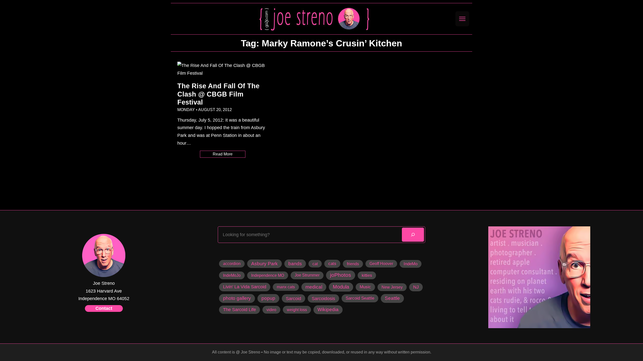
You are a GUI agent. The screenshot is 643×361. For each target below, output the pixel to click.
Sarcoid (293, 298)
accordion (232, 263)
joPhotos (340, 275)
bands (295, 263)
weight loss (297, 309)
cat (315, 263)
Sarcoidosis (323, 298)
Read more (229, 155)
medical (313, 287)
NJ (416, 287)
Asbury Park (264, 263)
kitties (367, 275)
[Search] (413, 235)
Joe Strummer (307, 275)
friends (353, 263)
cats (332, 263)
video (271, 309)
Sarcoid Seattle (360, 298)
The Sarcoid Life (239, 309)
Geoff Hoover (381, 263)
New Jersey (392, 287)
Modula (341, 287)
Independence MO (267, 275)
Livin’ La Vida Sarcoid (244, 286)
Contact (103, 308)
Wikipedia (328, 309)
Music (365, 286)
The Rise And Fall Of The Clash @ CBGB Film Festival (218, 94)
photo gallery (237, 298)
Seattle (392, 298)
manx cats (286, 287)
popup (268, 298)
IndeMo (410, 263)
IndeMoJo (232, 275)
